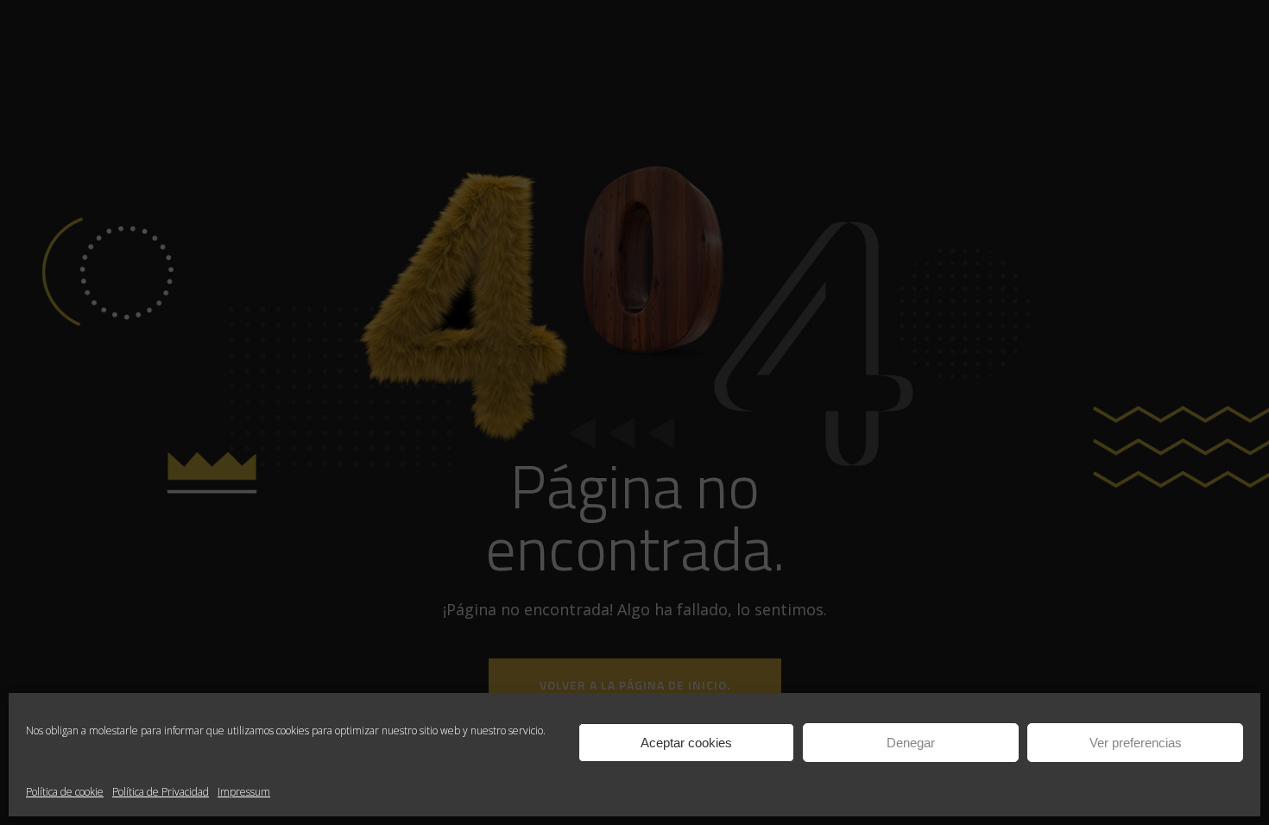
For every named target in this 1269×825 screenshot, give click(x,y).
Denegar (911, 742)
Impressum (244, 791)
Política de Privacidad (160, 791)
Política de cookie (65, 791)
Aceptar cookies (686, 742)
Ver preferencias (1135, 742)
